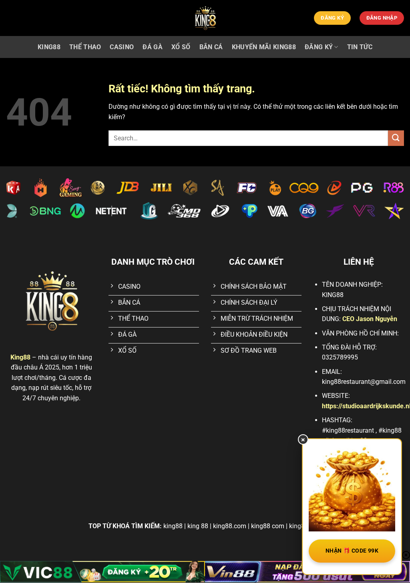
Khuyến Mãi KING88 (264, 47)
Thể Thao (85, 47)
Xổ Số (181, 47)
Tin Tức (359, 47)
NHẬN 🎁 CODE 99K (352, 550)
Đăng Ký (319, 47)
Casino (122, 47)
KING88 (49, 47)
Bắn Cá (211, 47)
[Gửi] (396, 138)
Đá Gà (153, 47)
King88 (20, 357)
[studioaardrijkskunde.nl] (205, 18)
